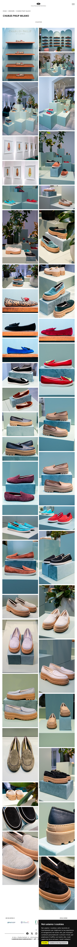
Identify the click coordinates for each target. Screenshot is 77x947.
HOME (4, 11)
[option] (11, 921)
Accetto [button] (44, 943)
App (35, 939)
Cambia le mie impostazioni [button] (58, 943)
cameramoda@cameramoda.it (22, 939)
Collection (38, 22)
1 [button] (36, 930)
